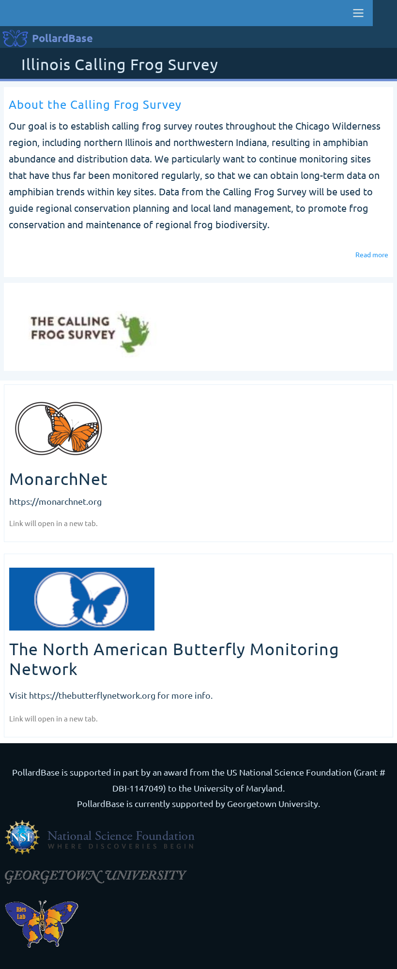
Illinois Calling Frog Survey (119, 65)
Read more (371, 256)
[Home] (91, 328)
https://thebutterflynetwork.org (92, 695)
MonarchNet (58, 478)
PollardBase (62, 37)
